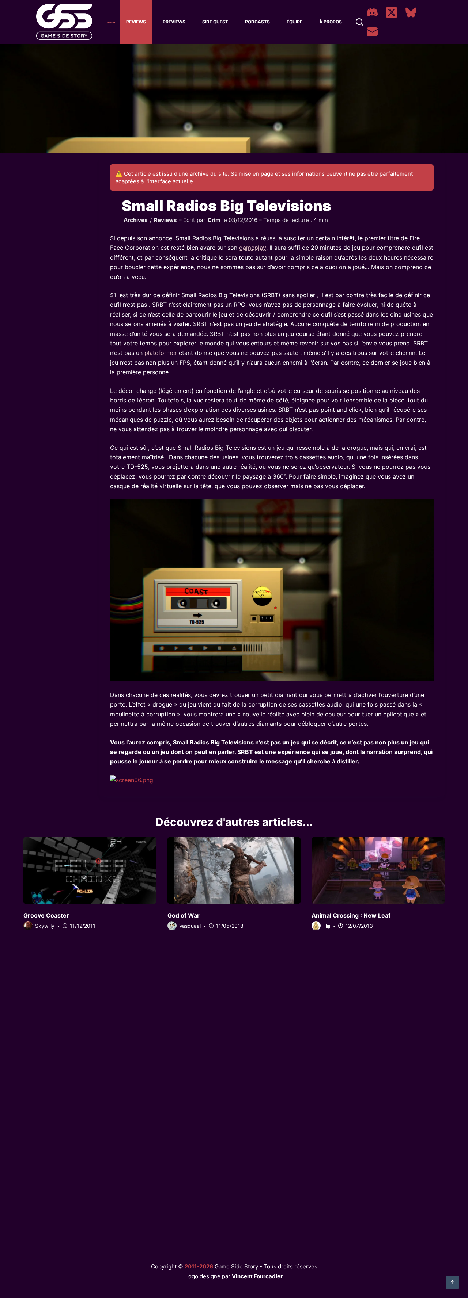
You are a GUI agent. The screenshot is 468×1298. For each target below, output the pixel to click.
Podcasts (257, 21)
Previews (174, 21)
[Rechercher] (359, 22)
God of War (183, 915)
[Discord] (372, 12)
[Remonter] (452, 1282)
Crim (214, 220)
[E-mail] (372, 31)
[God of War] (234, 870)
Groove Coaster (46, 915)
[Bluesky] (410, 12)
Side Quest (215, 21)
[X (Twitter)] (391, 12)
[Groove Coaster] (89, 870)
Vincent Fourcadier (257, 1276)
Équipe (294, 21)
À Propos (330, 21)
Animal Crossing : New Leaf (351, 915)
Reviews (136, 21)
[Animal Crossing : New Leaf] (378, 870)
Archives (136, 220)
